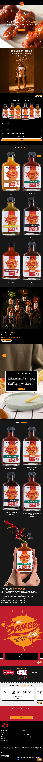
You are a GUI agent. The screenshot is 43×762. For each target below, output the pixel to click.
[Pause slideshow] (38, 96)
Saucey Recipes (4, 740)
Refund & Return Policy (27, 736)
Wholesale (3, 743)
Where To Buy (4, 742)
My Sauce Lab (6, 755)
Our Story (3, 732)
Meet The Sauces (4, 738)
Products (3, 736)
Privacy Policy (25, 732)
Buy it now (21, 139)
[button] (39, 2)
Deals (2, 734)
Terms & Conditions (26, 734)
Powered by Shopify (5, 756)
